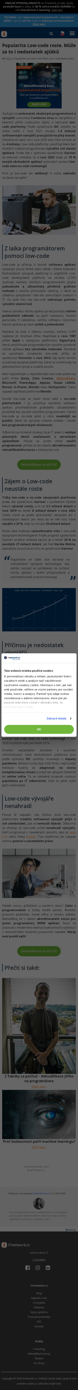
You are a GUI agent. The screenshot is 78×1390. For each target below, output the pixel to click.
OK (39, 729)
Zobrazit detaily (57, 718)
